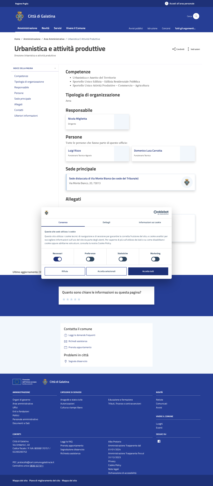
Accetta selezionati (106, 271)
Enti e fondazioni (21, 411)
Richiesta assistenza (70, 453)
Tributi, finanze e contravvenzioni (124, 403)
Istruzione (152, 28)
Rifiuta (65, 271)
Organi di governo (21, 399)
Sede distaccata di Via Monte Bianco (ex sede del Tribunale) (103, 178)
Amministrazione (27, 28)
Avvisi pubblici (136, 28)
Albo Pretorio (114, 441)
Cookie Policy (114, 465)
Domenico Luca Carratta (148, 150)
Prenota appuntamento (71, 445)
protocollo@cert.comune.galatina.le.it (36, 462)
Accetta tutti (148, 271)
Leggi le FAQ (66, 441)
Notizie (159, 399)
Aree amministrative (23, 403)
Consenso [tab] (63, 222)
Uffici (15, 407)
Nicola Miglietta (77, 119)
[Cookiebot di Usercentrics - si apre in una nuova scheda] (156, 212)
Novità (45, 28)
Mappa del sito (20, 480)
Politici (16, 415)
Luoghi (159, 423)
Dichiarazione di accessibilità (122, 473)
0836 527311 (36, 465)
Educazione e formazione (120, 399)
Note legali (113, 469)
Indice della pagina (23, 68)
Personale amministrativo (25, 419)
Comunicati (161, 403)
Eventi (159, 427)
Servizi (58, 28)
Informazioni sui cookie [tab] (150, 222)
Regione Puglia (21, 3)
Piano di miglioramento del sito (44, 480)
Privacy (111, 461)
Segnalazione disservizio (72, 449)
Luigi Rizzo (74, 150)
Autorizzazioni (67, 403)
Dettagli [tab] (106, 222)
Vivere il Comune (75, 28)
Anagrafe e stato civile (71, 399)
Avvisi (159, 407)
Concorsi (166, 28)
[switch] (90, 259)
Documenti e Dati (21, 423)
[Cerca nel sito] (196, 16)
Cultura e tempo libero (71, 407)
